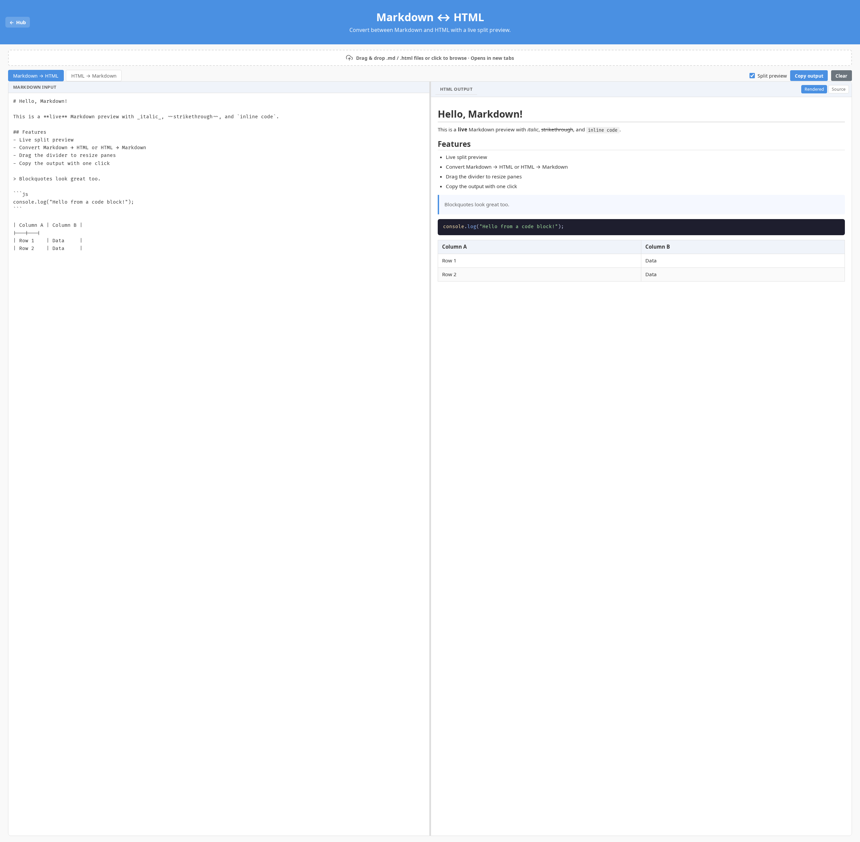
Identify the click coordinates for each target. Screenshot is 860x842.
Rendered (814, 89)
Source (839, 89)
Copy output (809, 76)
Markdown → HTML (35, 76)
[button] (430, 58)
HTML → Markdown (94, 76)
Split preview (772, 76)
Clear (841, 76)
